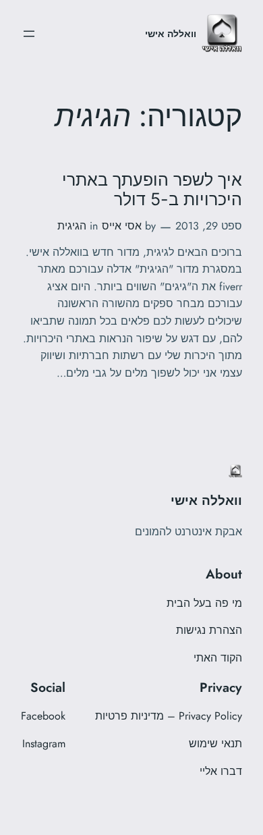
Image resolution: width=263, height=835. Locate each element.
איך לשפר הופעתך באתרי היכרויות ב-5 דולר (152, 189)
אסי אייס (122, 226)
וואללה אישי (170, 34)
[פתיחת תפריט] (29, 34)
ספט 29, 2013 (208, 226)
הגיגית (71, 226)
